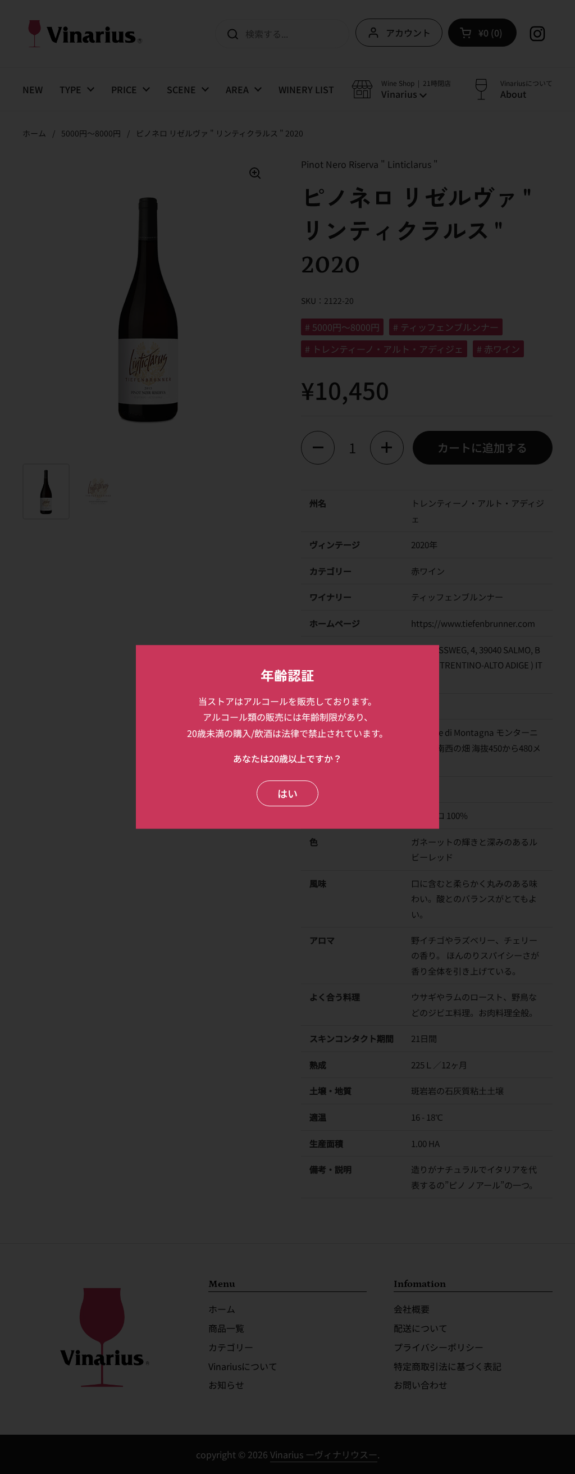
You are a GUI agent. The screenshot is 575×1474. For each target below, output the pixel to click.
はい (287, 793)
